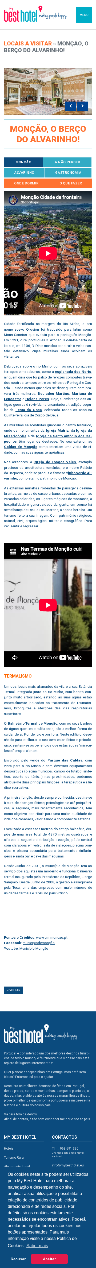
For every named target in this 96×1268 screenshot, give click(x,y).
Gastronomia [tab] (68, 173)
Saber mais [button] (37, 1245)
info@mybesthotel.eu (68, 1165)
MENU (84, 15)
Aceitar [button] (49, 1259)
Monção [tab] (23, 162)
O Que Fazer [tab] (70, 183)
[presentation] (70, 106)
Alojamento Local (17, 1167)
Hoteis (9, 1148)
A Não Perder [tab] (67, 162)
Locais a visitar (28, 43)
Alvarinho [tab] (24, 173)
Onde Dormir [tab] (26, 183)
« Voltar (13, 990)
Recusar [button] (18, 1259)
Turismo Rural (14, 1157)
